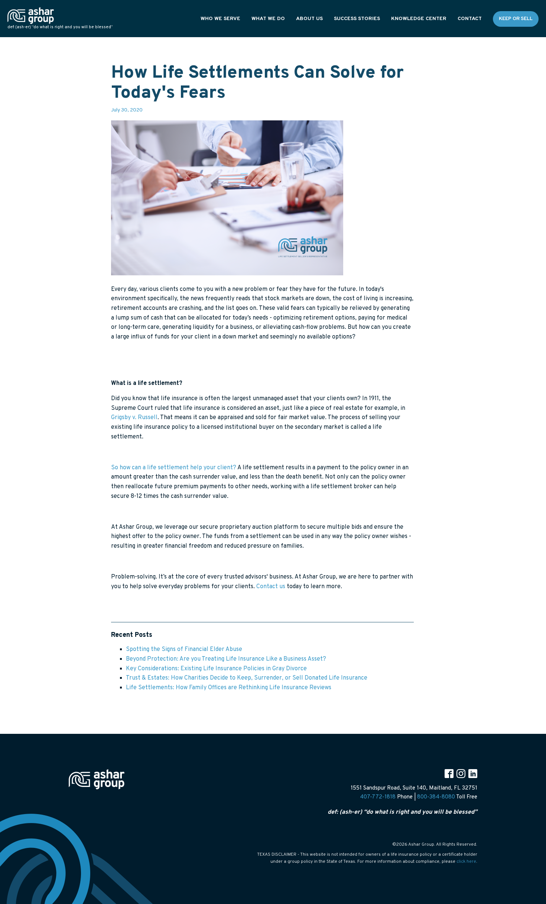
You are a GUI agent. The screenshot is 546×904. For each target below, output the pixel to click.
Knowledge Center (418, 19)
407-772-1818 (378, 797)
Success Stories (357, 19)
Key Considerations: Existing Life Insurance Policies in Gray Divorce (216, 669)
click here (466, 862)
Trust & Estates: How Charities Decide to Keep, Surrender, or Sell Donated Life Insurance (246, 678)
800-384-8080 (436, 797)
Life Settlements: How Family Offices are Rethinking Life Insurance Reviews (228, 687)
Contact (470, 19)
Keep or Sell (516, 19)
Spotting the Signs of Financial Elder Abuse (184, 649)
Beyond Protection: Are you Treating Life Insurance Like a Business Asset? (226, 659)
